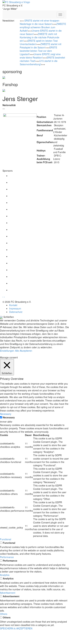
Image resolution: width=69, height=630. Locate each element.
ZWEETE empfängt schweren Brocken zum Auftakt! (43, 27)
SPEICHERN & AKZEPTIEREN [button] (16, 628)
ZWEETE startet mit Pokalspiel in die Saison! (40, 45)
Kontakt (13, 305)
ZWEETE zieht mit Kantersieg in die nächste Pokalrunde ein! (39, 37)
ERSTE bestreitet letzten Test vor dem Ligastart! (38, 51)
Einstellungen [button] (7, 350)
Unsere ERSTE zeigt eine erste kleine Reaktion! (40, 55)
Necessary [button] (5, 414)
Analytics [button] (4, 575)
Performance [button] (7, 557)
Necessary (9, 417)
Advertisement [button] (7, 592)
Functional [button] (5, 539)
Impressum (15, 308)
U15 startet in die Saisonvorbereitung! (38, 62)
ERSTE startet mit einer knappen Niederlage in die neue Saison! (39, 22)
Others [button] (3, 614)
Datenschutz (15, 311)
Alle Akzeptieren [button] (23, 350)
